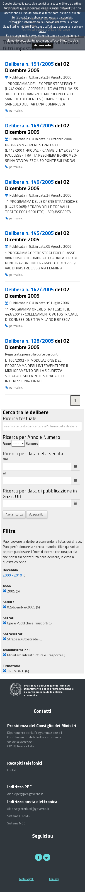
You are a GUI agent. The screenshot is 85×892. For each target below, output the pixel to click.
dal (5, 459)
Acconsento (42, 45)
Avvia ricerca (14, 514)
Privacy (54, 878)
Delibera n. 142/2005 (30, 289)
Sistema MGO (16, 823)
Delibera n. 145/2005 (30, 233)
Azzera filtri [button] (36, 514)
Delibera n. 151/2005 (30, 64)
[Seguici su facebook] (38, 857)
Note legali (26, 878)
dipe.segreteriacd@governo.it (28, 808)
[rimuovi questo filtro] (4, 591)
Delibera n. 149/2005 (30, 125)
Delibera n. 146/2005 (30, 182)
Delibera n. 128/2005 (30, 341)
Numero (31, 443)
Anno (7, 443)
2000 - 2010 (12, 575)
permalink (15, 110)
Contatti (12, 770)
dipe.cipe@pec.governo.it (25, 794)
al (4, 473)
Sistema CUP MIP (18, 816)
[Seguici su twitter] (46, 857)
